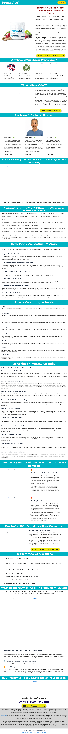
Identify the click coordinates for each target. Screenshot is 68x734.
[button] (61, 2)
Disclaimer (44, 732)
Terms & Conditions (37, 732)
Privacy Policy (29, 732)
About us (24, 732)
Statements (4, 715)
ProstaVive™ (11, 2)
